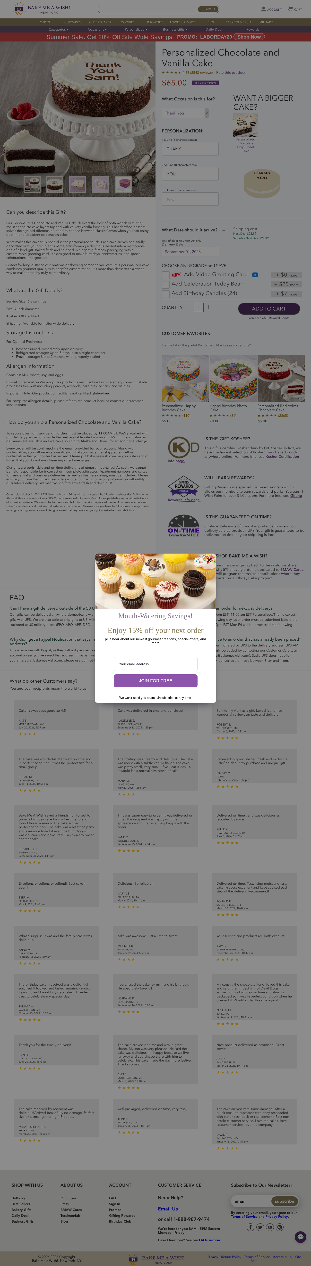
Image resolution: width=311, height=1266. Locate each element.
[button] (156, 680)
